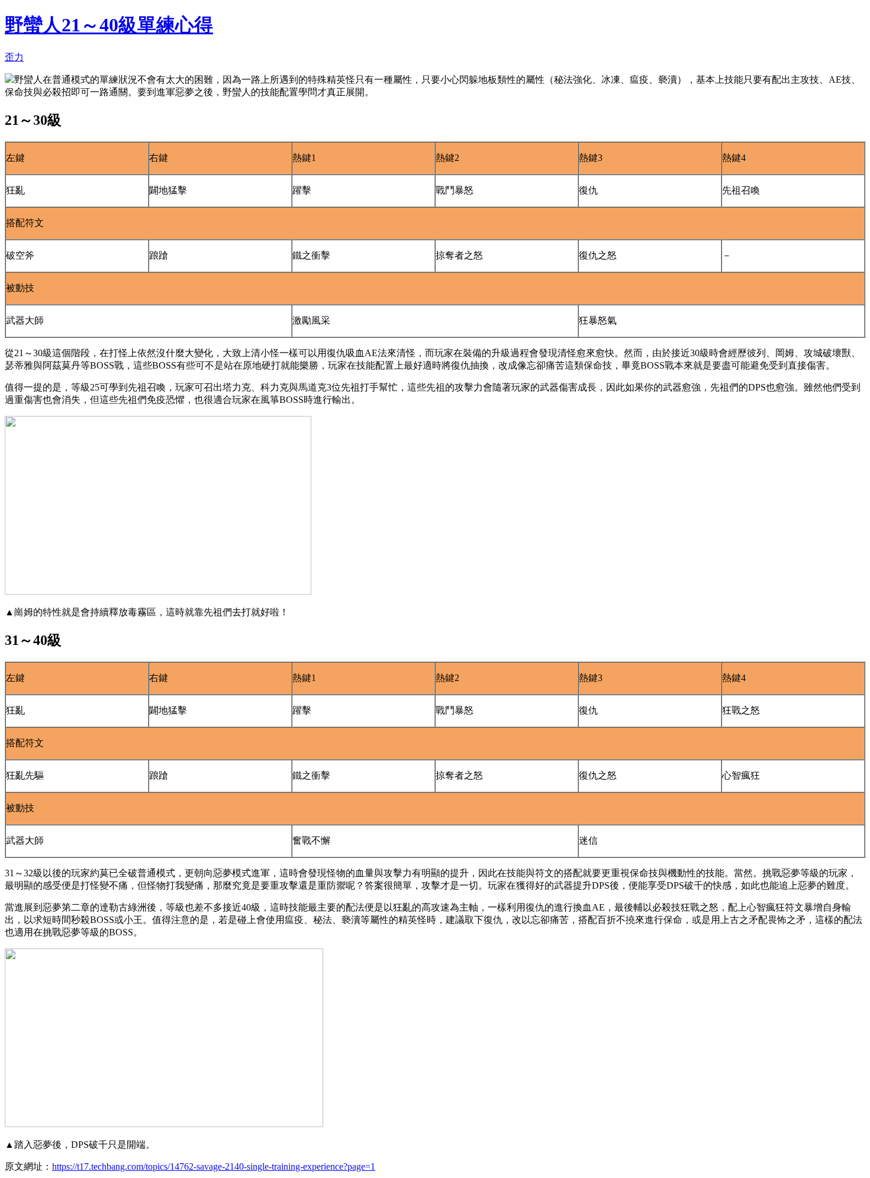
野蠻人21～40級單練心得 (109, 24)
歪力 (14, 57)
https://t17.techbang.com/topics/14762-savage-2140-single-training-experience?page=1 (213, 1166)
